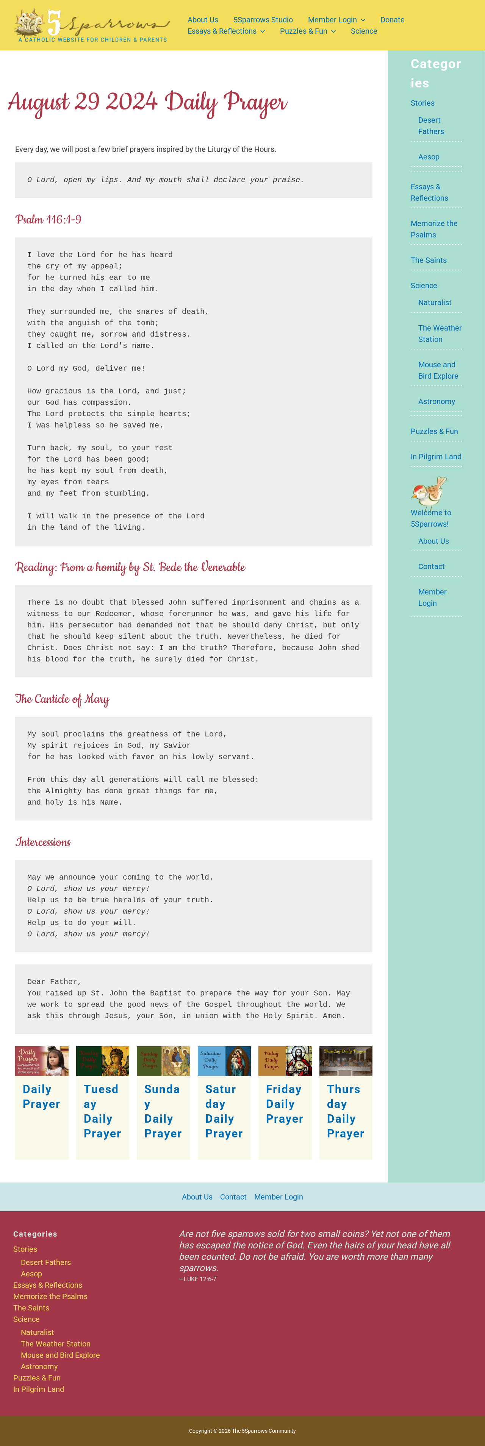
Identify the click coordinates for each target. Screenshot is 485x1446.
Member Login (332, 19)
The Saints (429, 260)
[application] (361, 19)
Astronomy (436, 401)
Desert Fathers (46, 1262)
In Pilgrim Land (436, 456)
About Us (203, 19)
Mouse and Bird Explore (60, 1355)
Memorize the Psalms (50, 1296)
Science (364, 31)
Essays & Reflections (222, 31)
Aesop (429, 156)
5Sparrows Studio (263, 19)
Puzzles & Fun (303, 31)
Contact (431, 566)
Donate (392, 19)
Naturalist (435, 302)
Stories (423, 103)
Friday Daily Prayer (285, 1104)
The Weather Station (56, 1343)
